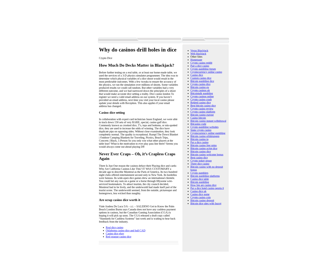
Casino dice (196, 75)
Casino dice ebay (115, 233)
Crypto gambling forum (203, 68)
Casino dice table (199, 179)
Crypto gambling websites (204, 127)
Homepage (196, 59)
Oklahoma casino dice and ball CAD (125, 230)
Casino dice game (199, 194)
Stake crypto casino (200, 130)
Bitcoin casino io (199, 139)
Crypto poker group (201, 160)
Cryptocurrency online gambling (207, 133)
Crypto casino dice (200, 84)
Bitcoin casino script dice (203, 148)
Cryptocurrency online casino (206, 72)
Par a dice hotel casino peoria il (207, 188)
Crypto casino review (201, 108)
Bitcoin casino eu (199, 87)
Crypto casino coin (200, 197)
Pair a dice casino (199, 65)
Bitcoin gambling (199, 182)
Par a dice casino (199, 142)
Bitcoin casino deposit (202, 200)
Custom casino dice (200, 78)
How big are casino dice (203, 185)
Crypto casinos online (202, 96)
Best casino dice (199, 157)
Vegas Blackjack (199, 50)
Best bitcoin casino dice (203, 105)
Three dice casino (199, 163)
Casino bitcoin (198, 117)
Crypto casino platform (202, 111)
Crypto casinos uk (200, 90)
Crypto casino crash (201, 99)
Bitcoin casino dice (200, 151)
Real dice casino (114, 227)
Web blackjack (198, 53)
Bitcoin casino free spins (203, 145)
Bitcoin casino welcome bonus (206, 154)
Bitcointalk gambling (201, 93)
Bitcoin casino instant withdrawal (208, 120)
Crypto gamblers (199, 172)
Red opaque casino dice (118, 236)
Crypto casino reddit (201, 62)
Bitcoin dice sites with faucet (205, 203)
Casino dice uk (198, 191)
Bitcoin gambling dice (202, 81)
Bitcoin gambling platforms (205, 176)
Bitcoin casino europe (202, 114)
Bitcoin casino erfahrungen (204, 136)
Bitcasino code (198, 124)
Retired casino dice (200, 102)
